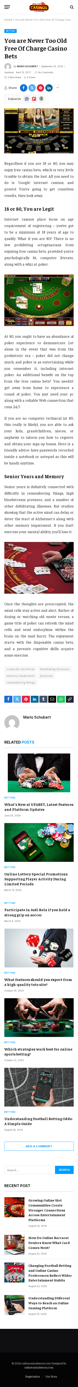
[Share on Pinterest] (40, 88)
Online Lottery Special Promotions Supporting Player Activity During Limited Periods (36, 879)
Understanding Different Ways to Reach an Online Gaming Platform (49, 1303)
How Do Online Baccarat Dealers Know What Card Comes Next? (49, 1242)
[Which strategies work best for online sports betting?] (39, 1017)
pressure (46, 675)
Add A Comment (39, 1146)
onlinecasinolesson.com (38, 1367)
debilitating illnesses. (55, 669)
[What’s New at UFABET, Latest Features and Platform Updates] (39, 772)
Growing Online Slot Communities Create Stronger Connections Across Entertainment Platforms (46, 1210)
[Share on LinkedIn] (49, 88)
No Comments (45, 72)
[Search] (71, 7)
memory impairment (20, 675)
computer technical (20, 669)
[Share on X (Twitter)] (32, 88)
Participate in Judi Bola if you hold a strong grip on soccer (37, 912)
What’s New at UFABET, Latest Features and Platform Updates (38, 807)
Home (8, 19)
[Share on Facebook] (23, 88)
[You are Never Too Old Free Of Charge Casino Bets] (39, 130)
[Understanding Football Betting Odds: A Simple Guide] (39, 1087)
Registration (32, 1376)
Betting (10, 31)
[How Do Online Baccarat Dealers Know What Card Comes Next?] (14, 1245)
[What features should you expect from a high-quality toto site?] (39, 948)
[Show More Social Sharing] (57, 88)
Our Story (51, 1376)
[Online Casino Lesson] (39, 7)
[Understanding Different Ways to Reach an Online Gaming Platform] (14, 1305)
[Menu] (7, 7)
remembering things (20, 682)
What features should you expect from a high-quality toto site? (38, 982)
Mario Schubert (27, 66)
